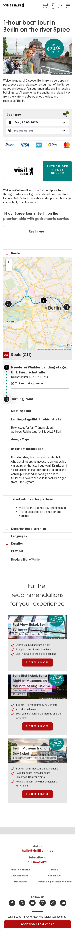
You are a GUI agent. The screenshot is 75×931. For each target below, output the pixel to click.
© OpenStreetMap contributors (62, 349)
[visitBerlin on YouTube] (32, 903)
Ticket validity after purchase (32, 499)
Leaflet (40, 349)
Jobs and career (20, 875)
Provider (17, 551)
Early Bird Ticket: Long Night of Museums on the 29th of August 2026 (31, 680)
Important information (27, 449)
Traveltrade (20, 881)
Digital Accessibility (55, 916)
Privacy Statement (33, 916)
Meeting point (21, 411)
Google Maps (20, 439)
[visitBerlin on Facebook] (12, 903)
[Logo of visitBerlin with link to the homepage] (13, 5)
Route (15, 253)
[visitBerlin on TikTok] (53, 903)
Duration (17, 543)
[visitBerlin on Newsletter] (63, 903)
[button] (53, 5)
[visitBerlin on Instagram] (42, 903)
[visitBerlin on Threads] (22, 903)
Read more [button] (37, 231)
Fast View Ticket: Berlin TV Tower (30, 627)
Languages (19, 536)
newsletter (40, 862)
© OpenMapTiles (48, 349)
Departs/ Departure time (29, 529)
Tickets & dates (37, 662)
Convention (54, 875)
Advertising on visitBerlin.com (55, 881)
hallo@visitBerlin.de (37, 851)
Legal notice (14, 916)
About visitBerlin (20, 869)
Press (54, 869)
